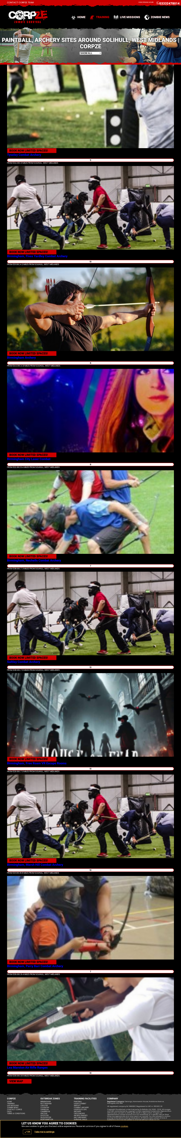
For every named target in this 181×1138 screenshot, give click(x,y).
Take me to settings (44, 1131)
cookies (124, 1126)
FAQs (9, 1112)
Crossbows (79, 1113)
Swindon (44, 1110)
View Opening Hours (145, 2)
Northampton (46, 1119)
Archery (77, 1112)
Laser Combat (80, 1104)
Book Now (28, 150)
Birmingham (45, 1102)
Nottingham (45, 1104)
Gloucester (45, 1117)
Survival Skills (80, 1119)
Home (81, 17)
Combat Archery (81, 1108)
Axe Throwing (80, 1117)
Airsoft (77, 1106)
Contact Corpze (14, 1110)
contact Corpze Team (20, 2)
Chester (44, 1106)
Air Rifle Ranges (81, 1115)
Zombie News (160, 17)
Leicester (44, 1115)
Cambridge (45, 1112)
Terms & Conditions (16, 1113)
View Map (16, 1081)
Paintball (78, 1102)
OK (27, 1131)
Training (102, 17)
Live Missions (130, 17)
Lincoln (43, 1113)
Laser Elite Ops (80, 1110)
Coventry (44, 1108)
